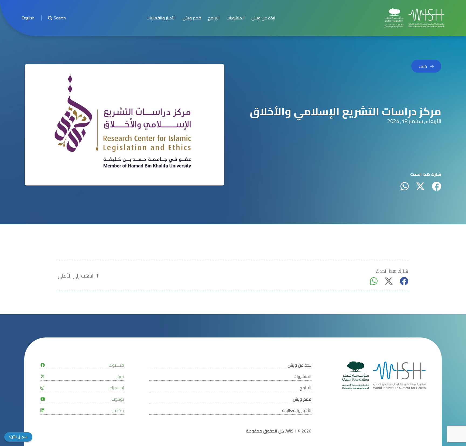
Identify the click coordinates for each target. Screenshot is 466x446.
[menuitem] (28, 18)
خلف (423, 66)
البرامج (214, 18)
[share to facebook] (436, 186)
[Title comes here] (414, 18)
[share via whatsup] (404, 186)
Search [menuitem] (60, 18)
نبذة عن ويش (263, 18)
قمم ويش (192, 18)
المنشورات (236, 18)
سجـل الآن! (18, 437)
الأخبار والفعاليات (161, 18)
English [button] (28, 18)
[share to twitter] (420, 186)
